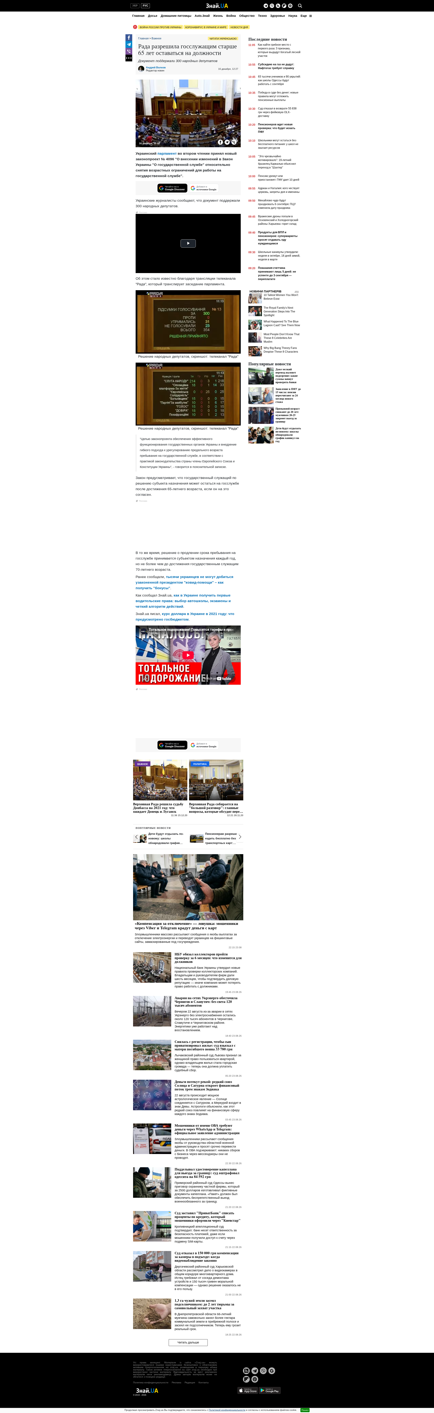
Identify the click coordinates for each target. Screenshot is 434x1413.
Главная (138, 15)
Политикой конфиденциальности (227, 1410)
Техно (262, 15)
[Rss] (278, 6)
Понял (305, 1410)
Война (231, 15)
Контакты (204, 1382)
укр (135, 5)
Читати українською (223, 38)
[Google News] (271, 1370)
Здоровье (277, 15)
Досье (152, 15)
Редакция (190, 1382)
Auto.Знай (202, 15)
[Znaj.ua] (217, 6)
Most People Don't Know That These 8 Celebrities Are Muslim (281, 338)
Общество (247, 15)
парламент (167, 153)
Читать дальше (188, 1342)
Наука (292, 15)
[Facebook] (128, 37)
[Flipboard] (284, 6)
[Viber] (272, 6)
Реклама (176, 1382)
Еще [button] (304, 15)
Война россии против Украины (160, 27)
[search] (300, 5)
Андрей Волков (156, 67)
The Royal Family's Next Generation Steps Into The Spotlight (279, 311)
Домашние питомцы (176, 15)
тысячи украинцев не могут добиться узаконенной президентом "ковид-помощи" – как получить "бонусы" (184, 582)
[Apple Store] (248, 1390)
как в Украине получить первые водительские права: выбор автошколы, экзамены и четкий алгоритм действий (183, 600)
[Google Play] (270, 1390)
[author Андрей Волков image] (142, 69)
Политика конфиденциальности (150, 1382)
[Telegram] (266, 6)
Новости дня (239, 27)
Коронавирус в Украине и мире (205, 27)
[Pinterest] (290, 6)
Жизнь (218, 15)
